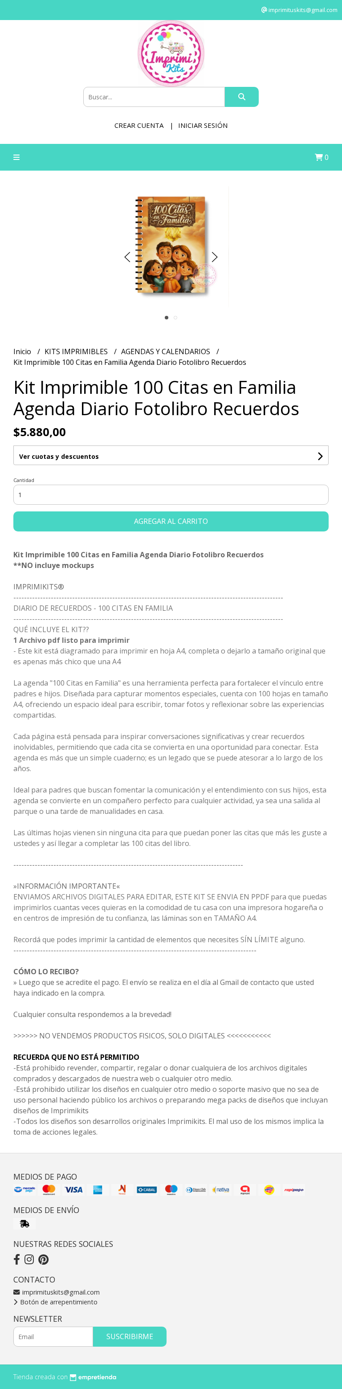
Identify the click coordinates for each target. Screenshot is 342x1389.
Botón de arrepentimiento (58, 1302)
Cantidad (23, 480)
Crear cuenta (138, 125)
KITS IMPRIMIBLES (77, 351)
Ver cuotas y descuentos (59, 456)
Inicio (23, 351)
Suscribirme (129, 1336)
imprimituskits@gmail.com (60, 1292)
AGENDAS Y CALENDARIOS (166, 351)
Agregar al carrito (171, 521)
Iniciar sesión (203, 125)
